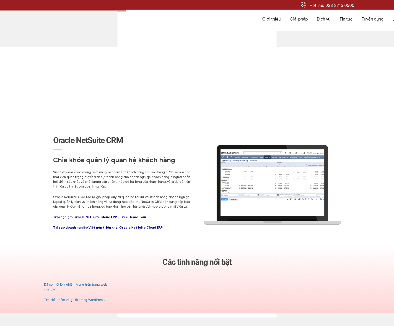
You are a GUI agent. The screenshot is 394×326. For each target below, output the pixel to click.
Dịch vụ (323, 19)
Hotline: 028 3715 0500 (331, 5)
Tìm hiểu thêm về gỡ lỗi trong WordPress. (74, 300)
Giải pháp (299, 19)
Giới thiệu (271, 19)
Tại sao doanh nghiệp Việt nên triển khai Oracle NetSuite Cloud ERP (108, 228)
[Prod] (185, 20)
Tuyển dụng (373, 19)
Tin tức (346, 19)
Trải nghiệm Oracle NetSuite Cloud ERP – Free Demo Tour (100, 217)
